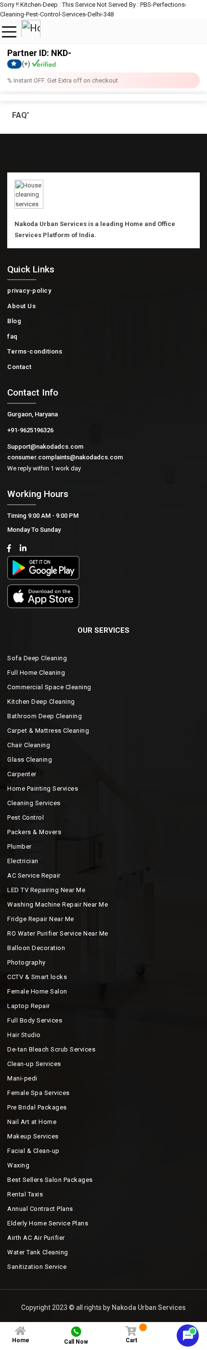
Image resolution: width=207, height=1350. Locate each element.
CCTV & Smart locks (37, 977)
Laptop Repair (28, 1005)
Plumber (19, 846)
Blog (14, 321)
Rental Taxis (25, 1194)
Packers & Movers (34, 832)
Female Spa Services (38, 1092)
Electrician (23, 861)
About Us (21, 306)
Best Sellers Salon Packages (50, 1179)
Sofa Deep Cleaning (37, 658)
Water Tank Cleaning (37, 1252)
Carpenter (22, 774)
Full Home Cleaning (36, 672)
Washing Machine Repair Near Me (57, 904)
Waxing (18, 1165)
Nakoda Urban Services (149, 1307)
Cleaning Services (34, 803)
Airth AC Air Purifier (36, 1237)
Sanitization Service (36, 1266)
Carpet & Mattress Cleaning (48, 730)
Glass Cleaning (29, 759)
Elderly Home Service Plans (47, 1223)
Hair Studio (24, 1034)
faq (12, 336)
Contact (19, 366)
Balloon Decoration (36, 948)
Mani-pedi (22, 1078)
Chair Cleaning (28, 745)
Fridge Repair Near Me (40, 919)
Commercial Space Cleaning (49, 687)
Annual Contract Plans (40, 1208)
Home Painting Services (42, 788)
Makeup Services (33, 1136)
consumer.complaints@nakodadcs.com (65, 457)
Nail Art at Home (31, 1121)
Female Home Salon (37, 991)
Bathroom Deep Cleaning (44, 716)
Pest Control (25, 817)
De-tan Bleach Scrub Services (51, 1049)
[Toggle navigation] (9, 32)
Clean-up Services (34, 1063)
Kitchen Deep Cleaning (41, 701)
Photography (26, 962)
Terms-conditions (34, 351)
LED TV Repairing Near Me (46, 890)
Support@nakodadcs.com (45, 446)
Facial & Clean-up (33, 1150)
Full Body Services (34, 1020)
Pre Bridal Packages (37, 1107)
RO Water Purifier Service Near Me (57, 933)
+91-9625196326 (30, 430)
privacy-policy (29, 290)
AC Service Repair (34, 875)
